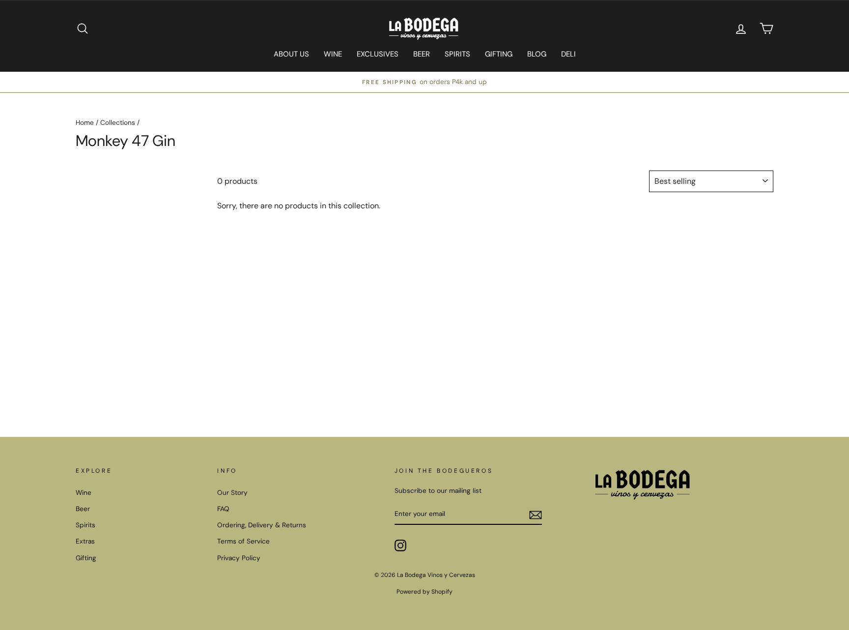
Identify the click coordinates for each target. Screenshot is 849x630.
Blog (536, 54)
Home (85, 122)
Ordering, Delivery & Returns (261, 525)
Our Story (232, 492)
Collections (117, 122)
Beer (421, 54)
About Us (291, 54)
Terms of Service (243, 541)
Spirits (457, 54)
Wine (333, 54)
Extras (85, 541)
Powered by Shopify (424, 592)
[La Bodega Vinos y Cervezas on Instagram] (400, 545)
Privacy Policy (238, 558)
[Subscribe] (535, 514)
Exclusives (377, 54)
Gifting (498, 54)
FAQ (223, 509)
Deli (568, 54)
